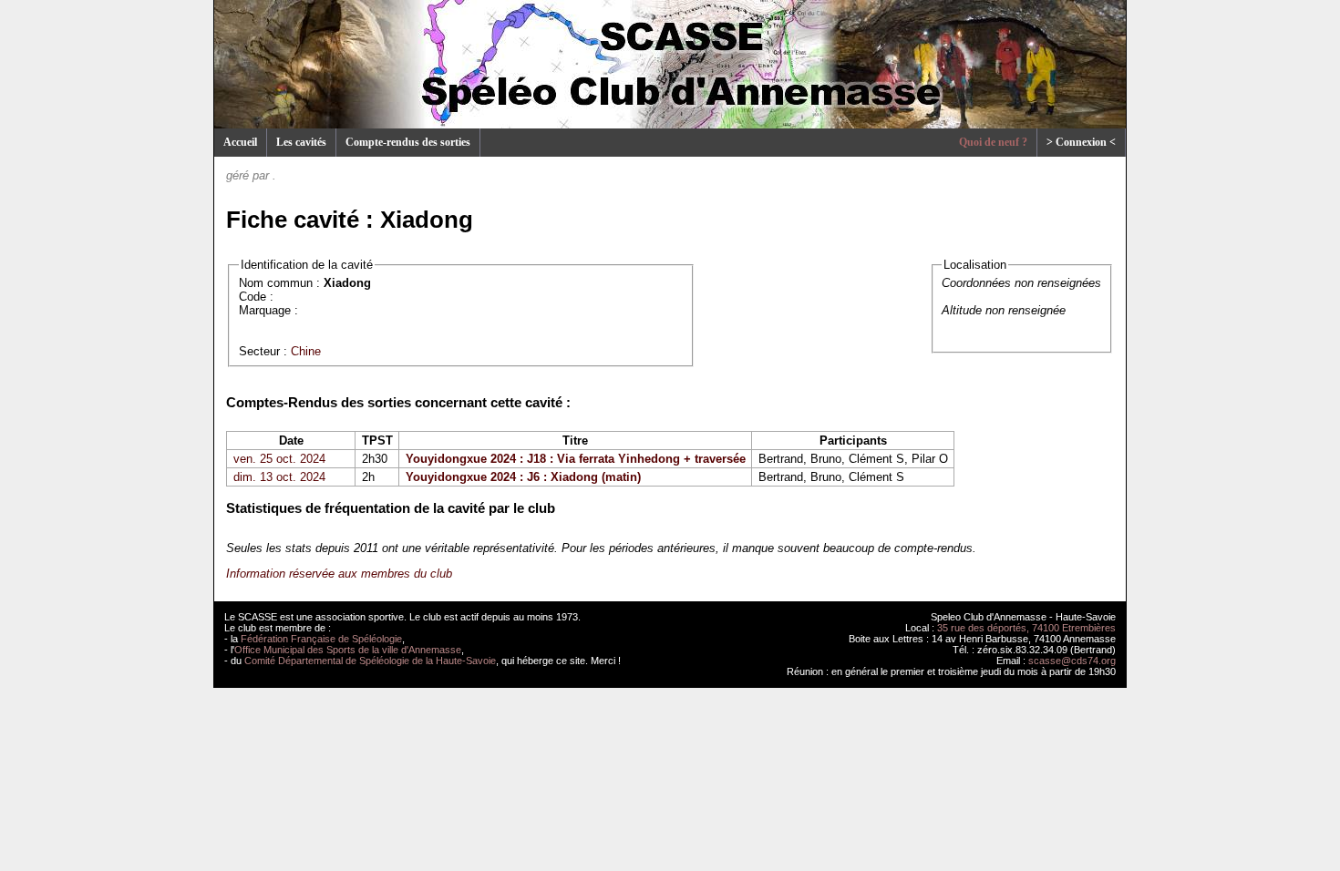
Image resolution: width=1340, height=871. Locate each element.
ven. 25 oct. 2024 (279, 459)
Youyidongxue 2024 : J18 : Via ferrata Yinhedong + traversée (576, 459)
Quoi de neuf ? (993, 142)
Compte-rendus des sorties (407, 142)
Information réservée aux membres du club (339, 573)
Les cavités (301, 142)
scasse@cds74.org (1072, 660)
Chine (306, 351)
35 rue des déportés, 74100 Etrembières (1026, 627)
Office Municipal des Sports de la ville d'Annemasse (347, 649)
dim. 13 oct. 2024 (279, 477)
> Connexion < (1081, 142)
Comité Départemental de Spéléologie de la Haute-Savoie (370, 660)
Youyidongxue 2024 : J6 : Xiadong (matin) (523, 477)
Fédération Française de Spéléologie (321, 638)
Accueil (240, 142)
